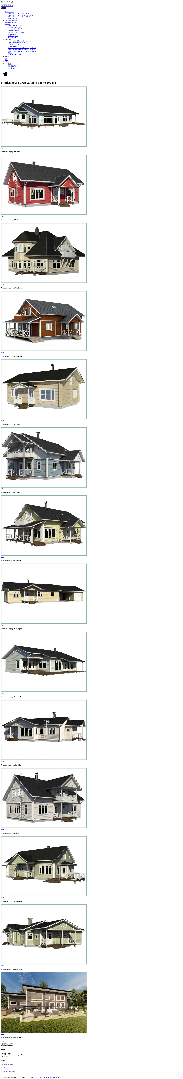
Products (7, 24)
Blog (6, 58)
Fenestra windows (13, 30)
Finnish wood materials (15, 25)
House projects (9, 12)
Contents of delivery (11, 20)
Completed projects (10, 22)
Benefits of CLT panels (15, 55)
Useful (7, 56)
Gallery (7, 60)
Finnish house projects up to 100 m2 (19, 13)
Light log (11, 53)
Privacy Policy (38, 1077)
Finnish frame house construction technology (21, 49)
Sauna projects (12, 18)
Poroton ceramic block (15, 27)
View (2, 148)
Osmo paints (12, 37)
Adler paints (12, 34)
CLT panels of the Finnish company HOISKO (22, 48)
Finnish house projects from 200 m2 (19, 17)
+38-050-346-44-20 (7, 6)
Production (8, 39)
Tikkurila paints (13, 36)
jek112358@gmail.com (8, 1071)
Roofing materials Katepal (16, 32)
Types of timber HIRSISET (16, 42)
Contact (7, 61)
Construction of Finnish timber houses (19, 41)
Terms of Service (50, 1077)
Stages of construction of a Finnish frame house (22, 51)
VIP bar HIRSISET (14, 44)
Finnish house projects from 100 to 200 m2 (21, 15)
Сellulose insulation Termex (16, 29)
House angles (12, 46)
